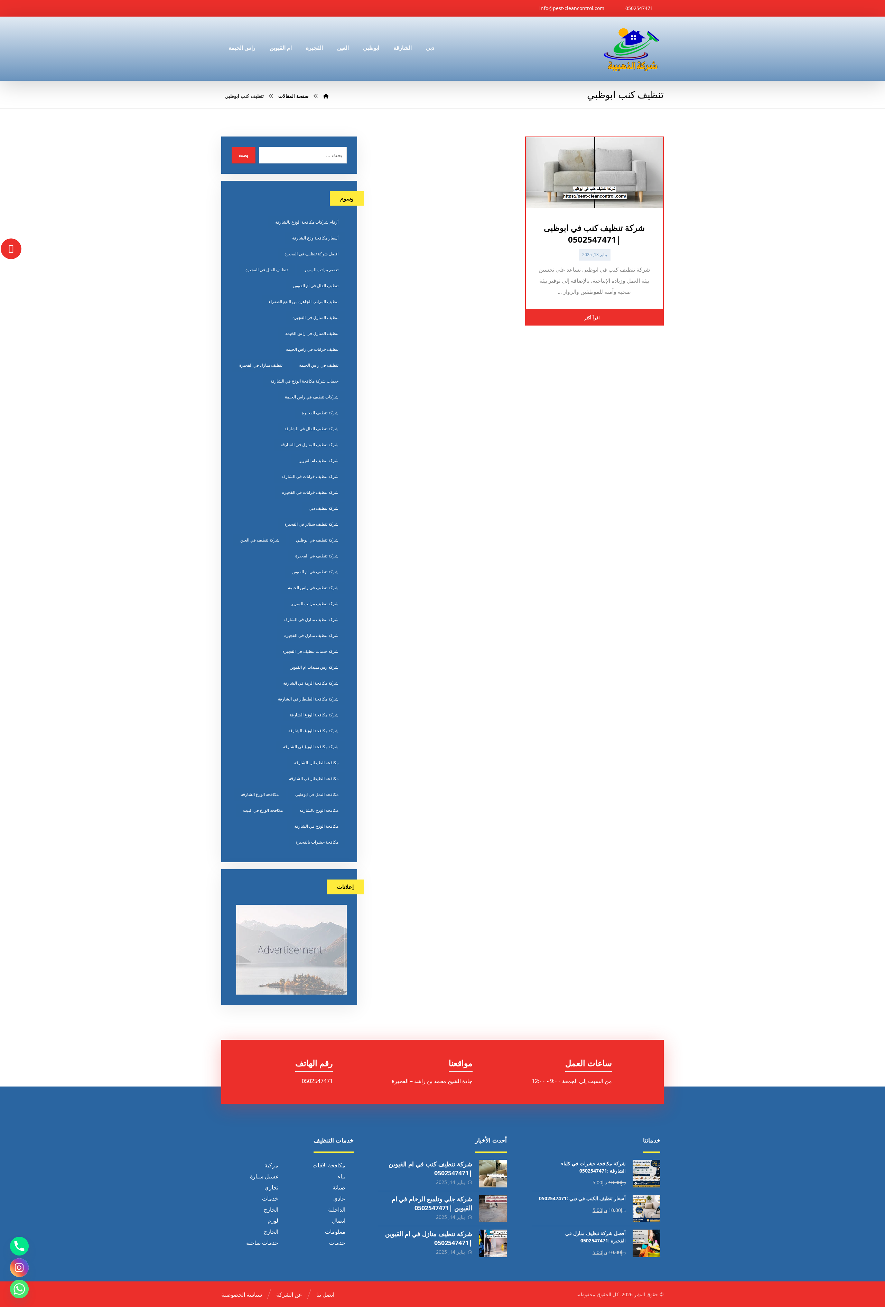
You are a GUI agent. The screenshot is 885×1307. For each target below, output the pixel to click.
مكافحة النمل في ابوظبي (316, 794)
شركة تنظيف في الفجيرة (316, 556)
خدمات (270, 1198)
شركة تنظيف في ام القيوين (315, 572)
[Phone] (19, 1246)
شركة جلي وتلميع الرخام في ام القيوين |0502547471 (432, 1203)
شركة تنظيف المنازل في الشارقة (309, 445)
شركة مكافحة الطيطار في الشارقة (308, 699)
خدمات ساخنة (262, 1243)
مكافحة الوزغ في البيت (263, 810)
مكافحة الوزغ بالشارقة (318, 810)
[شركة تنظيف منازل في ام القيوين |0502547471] (493, 1243)
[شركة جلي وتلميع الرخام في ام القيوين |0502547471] (493, 1208)
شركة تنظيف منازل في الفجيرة (311, 635)
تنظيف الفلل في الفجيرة (266, 270)
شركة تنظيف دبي (323, 508)
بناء (341, 1176)
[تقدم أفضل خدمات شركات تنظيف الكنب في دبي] (631, 49)
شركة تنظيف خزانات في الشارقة (309, 476)
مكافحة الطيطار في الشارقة (313, 778)
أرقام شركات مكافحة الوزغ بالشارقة (306, 222)
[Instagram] (19, 1267)
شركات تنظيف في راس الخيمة (311, 397)
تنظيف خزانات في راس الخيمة (312, 349)
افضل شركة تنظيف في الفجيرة (311, 254)
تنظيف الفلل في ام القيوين (315, 286)
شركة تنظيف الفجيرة (320, 413)
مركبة (271, 1165)
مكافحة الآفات (329, 1165)
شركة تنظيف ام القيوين (318, 460)
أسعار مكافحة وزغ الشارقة (315, 238)
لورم (273, 1220)
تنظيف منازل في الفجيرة (260, 365)
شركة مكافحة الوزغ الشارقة (314, 715)
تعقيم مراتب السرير (321, 270)
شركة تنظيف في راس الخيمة (313, 588)
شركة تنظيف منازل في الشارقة (310, 619)
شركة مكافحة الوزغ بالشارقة (313, 731)
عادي (339, 1198)
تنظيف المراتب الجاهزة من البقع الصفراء (303, 301)
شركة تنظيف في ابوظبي (317, 540)
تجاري (271, 1187)
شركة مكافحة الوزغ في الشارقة (310, 747)
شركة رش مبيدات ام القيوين (314, 667)
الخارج (271, 1209)
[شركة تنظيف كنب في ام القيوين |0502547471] (493, 1173)
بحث (243, 155)
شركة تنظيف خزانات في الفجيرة (310, 492)
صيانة (339, 1187)
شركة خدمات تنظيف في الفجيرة (310, 651)
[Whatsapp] (19, 1289)
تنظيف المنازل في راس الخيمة (311, 333)
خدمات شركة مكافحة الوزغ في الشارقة (304, 381)
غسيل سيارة (264, 1176)
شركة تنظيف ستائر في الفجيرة (311, 524)
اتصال (338, 1220)
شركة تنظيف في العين (259, 540)
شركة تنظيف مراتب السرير (314, 604)
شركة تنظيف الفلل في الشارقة (311, 429)
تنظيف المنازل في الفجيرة (315, 317)
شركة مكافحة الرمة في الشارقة (310, 683)
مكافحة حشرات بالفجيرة (317, 842)
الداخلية (336, 1209)
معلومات (335, 1231)
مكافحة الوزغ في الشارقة (316, 826)
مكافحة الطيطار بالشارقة (316, 762)
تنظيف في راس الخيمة (318, 365)
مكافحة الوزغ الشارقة (260, 794)
